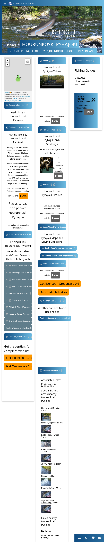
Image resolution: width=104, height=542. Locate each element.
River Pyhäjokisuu (49, 423)
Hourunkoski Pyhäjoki (51, 408)
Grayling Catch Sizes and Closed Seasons (21, 273)
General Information (16, 105)
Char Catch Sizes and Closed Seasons (21, 300)
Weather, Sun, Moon (51, 301)
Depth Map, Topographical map (58, 248)
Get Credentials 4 (53, 292)
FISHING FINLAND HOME (24, 3)
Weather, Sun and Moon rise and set (55, 318)
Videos (45, 61)
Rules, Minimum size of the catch (20, 235)
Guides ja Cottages (84, 61)
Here (23, 196)
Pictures (46, 184)
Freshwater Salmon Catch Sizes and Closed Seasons (21, 279)
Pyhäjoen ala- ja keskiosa (48, 385)
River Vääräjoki (48, 488)
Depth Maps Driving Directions (54, 227)
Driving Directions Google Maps (59, 256)
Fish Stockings (48, 130)
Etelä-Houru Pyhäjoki (50, 435)
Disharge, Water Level (18, 337)
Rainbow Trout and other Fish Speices (19, 328)
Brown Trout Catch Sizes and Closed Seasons (21, 266)
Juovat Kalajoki (48, 464)
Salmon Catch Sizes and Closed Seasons (21, 286)
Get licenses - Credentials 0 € (59, 283)
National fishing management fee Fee (17, 175)
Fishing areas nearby (51, 370)
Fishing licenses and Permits (20, 127)
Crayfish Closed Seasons (19, 321)
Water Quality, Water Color (53, 263)
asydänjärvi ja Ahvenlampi (47, 501)
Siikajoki (45, 476)
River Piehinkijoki (49, 449)
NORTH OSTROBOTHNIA (68, 51)
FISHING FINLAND (80, 98)
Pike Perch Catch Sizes (18, 293)
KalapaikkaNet (83, 101)
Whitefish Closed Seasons (19, 307)
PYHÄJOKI (48, 51)
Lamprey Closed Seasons (19, 314)
